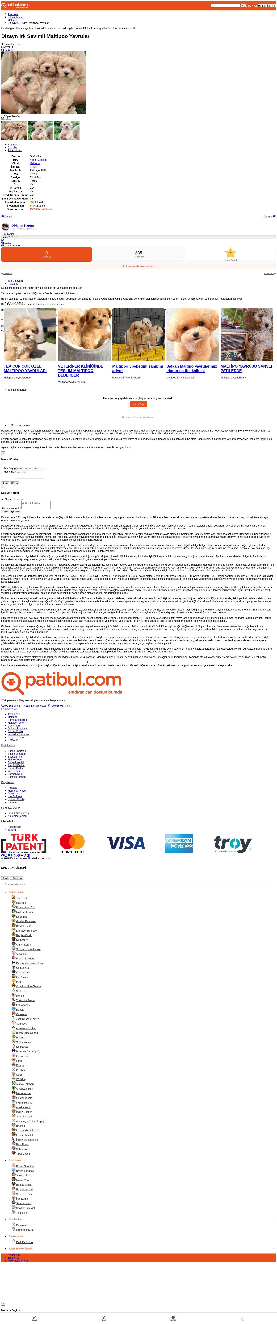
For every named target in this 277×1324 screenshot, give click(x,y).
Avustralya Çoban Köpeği (30, 1121)
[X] (15, 855)
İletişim (12, 829)
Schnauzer (22, 1149)
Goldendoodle (24, 1098)
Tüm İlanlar (7, 234)
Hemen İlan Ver (267, 5)
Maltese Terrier (16, 722)
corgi (19, 1060)
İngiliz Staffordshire (27, 1139)
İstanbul (12, 144)
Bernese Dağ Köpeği (28, 1051)
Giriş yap (15, 1254)
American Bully (24, 1088)
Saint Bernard (24, 1116)
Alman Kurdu (23, 944)
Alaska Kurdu (23, 1107)
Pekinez (20, 1037)
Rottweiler (13, 740)
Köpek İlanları (15, 17)
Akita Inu (21, 954)
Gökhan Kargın (23, 225)
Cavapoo (21, 1014)
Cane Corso (23, 972)
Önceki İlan (7, 274)
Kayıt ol (14, 1257)
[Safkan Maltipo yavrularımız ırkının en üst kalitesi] (138, 334)
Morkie (20, 995)
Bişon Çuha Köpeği (27, 1033)
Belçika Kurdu (16, 737)
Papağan (13, 787)
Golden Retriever (17, 728)
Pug (18, 981)
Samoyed (21, 1023)
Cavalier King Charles (28, 986)
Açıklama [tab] (13, 283)
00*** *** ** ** (11, 237)
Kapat (5, 483)
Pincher (20, 1070)
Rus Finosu (22, 1144)
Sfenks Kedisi (15, 768)
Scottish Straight (17, 777)
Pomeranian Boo (17, 719)
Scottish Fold (15, 756)
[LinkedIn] (28, 855)
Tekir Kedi (22, 1212)
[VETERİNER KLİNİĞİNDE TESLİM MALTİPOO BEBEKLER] (30, 334)
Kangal (20, 1065)
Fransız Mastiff (24, 1135)
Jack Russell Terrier (27, 1019)
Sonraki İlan (269, 274)
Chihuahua (22, 968)
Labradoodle (23, 1005)
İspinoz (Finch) (16, 799)
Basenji (20, 1126)
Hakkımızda (14, 827)
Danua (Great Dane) (27, 1130)
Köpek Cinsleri (38, 159)
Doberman (14, 725)
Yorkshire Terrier (25, 1000)
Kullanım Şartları (17, 816)
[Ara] (243, 6)
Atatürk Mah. (15, 150)
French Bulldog (25, 958)
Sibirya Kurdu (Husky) (28, 949)
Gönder (14, 483)
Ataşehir (12, 147)
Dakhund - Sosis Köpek (29, 963)
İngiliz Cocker (24, 1112)
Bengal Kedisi (16, 762)
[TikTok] (25, 855)
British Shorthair (17, 751)
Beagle (20, 1009)
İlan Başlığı (10, 468)
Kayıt (254, 5)
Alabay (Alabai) (25, 1084)
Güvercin (13, 793)
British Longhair (17, 753)
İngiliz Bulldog (24, 1102)
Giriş (248, 5)
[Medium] (22, 855)
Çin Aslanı (22, 977)
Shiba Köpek (23, 1042)
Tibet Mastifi (23, 1153)
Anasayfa (13, 14)
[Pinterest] (18, 855)
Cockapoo (22, 1056)
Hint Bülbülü (15, 796)
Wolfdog (21, 1079)
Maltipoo (12, 20)
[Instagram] (5, 855)
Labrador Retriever (18, 734)
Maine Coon (15, 759)
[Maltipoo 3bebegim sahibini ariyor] (84, 334)
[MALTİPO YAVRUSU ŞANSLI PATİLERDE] (192, 334)
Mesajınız (9, 471)
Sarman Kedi (15, 774)
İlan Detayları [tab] (15, 280)
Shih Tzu (21, 991)
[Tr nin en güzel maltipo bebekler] (247, 334)
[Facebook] (2, 855)
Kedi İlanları (8, 745)
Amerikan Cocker (26, 1028)
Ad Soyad (8, 499)
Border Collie (15, 731)
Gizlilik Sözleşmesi (18, 813)
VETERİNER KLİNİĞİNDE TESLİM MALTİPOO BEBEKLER (26, 370)
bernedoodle (23, 1093)
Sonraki (268, 216)
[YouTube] (9, 855)
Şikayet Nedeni (11, 508)
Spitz (19, 1074)
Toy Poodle (14, 714)
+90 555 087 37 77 (15, 705)
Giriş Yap (138, 404)
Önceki (8, 216)
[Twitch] (12, 855)
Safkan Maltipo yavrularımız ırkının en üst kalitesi (137, 368)
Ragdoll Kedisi (16, 765)
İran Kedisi (14, 771)
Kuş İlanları (7, 782)
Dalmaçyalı (22, 1047)
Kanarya (12, 802)
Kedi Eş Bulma (24, 1242)
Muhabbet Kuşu (17, 790)
